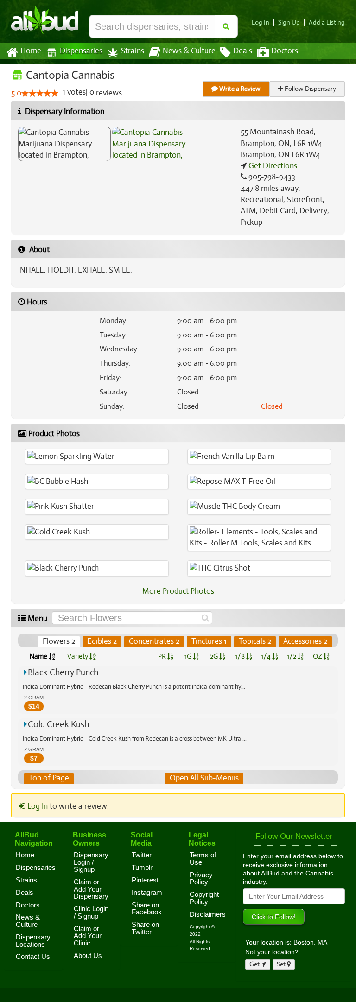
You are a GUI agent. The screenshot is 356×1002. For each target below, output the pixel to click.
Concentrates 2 (154, 641)
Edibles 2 (102, 641)
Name (39, 656)
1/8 (240, 656)
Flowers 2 (59, 641)
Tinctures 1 (209, 641)
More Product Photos (178, 591)
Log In (260, 22)
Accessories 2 (305, 641)
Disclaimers (208, 914)
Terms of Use (203, 858)
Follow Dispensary (309, 89)
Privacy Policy (201, 878)
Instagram (147, 892)
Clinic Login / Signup (91, 912)
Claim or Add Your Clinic (88, 936)
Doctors (284, 51)
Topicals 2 (255, 641)
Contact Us (33, 956)
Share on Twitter (145, 928)
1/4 (266, 656)
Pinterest (145, 880)
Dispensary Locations (33, 940)
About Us (88, 955)
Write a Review (239, 89)
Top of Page (49, 778)
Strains (132, 51)
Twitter (142, 855)
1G (188, 656)
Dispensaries (81, 51)
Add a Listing (327, 22)
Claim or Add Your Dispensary (91, 889)
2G (214, 656)
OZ (318, 656)
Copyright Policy (204, 898)
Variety (78, 656)
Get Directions (272, 166)
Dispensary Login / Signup (91, 862)
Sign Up (289, 22)
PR (162, 656)
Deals (242, 51)
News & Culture (189, 51)
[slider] (39, 93)
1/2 (292, 656)
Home (30, 51)
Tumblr (142, 867)
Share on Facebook (147, 908)
